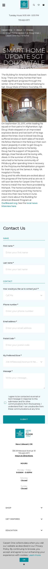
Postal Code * (9, 338)
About (19, 30)
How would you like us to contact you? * (21, 289)
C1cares (29, 30)
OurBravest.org (9, 203)
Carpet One (7, 30)
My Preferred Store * (12, 355)
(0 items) (43, 5)
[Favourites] (38, 5)
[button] (33, 5)
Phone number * (10, 304)
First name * (8, 246)
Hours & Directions (24, 456)
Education (11, 530)
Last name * (8, 263)
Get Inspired (13, 519)
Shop (8, 508)
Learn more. (35, 555)
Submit (24, 419)
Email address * (10, 321)
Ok (24, 560)
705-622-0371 (24, 20)
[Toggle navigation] (3, 5)
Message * (7, 371)
